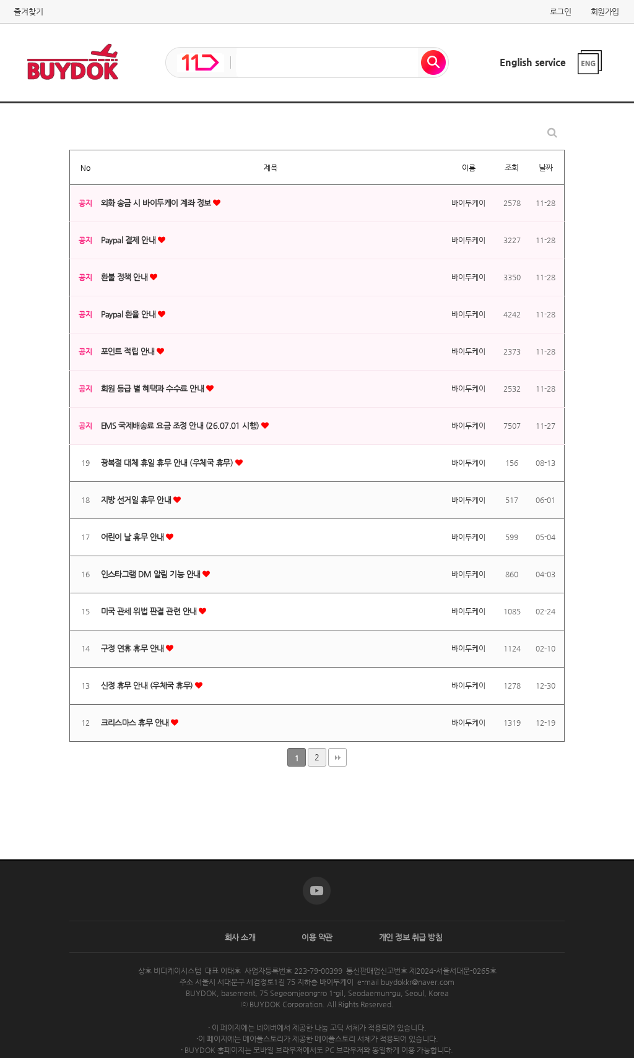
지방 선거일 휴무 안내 (137, 499)
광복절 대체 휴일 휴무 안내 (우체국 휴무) (168, 462)
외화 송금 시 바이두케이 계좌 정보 (157, 202)
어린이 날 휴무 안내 (134, 536)
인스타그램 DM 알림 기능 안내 (152, 573)
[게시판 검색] (552, 133)
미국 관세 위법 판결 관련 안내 (150, 611)
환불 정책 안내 (125, 277)
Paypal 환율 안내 (129, 314)
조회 (512, 167)
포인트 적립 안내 (129, 351)
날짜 (546, 167)
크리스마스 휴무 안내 (136, 722)
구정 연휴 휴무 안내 (134, 648)
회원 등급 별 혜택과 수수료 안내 (153, 388)
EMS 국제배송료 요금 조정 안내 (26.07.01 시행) (181, 425)
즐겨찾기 (28, 11)
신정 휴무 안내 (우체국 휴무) (148, 685)
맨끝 (337, 757)
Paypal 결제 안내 (129, 239)
